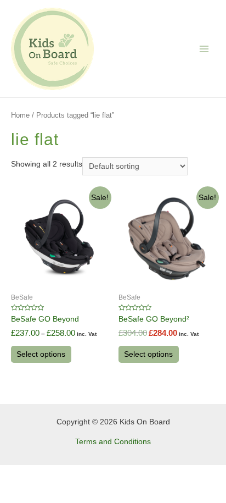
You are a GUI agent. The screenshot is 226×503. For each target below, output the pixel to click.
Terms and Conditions (113, 442)
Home (20, 115)
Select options (40, 354)
